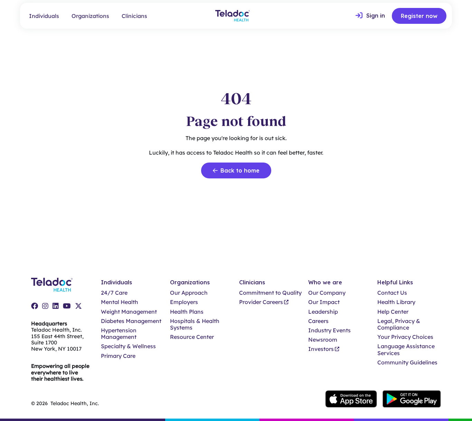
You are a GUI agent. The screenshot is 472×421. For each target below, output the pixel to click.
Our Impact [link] (324, 302)
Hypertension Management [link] (118, 333)
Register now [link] (419, 15)
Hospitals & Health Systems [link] (194, 324)
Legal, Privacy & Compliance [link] (398, 324)
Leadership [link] (323, 312)
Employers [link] (184, 302)
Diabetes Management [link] (131, 321)
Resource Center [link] (192, 337)
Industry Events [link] (329, 330)
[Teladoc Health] (232, 15)
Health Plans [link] (187, 312)
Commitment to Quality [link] (270, 293)
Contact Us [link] (392, 293)
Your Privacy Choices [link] (405, 337)
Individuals (44, 15)
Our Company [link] (327, 293)
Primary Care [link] (118, 356)
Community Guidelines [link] (407, 362)
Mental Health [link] (119, 302)
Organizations (90, 15)
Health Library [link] (396, 302)
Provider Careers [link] (261, 302)
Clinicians (134, 15)
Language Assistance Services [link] (406, 349)
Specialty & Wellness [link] (128, 346)
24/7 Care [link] (114, 293)
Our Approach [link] (189, 293)
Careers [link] (318, 321)
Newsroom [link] (322, 339)
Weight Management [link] (129, 312)
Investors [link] (321, 349)
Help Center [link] (392, 312)
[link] (370, 16)
